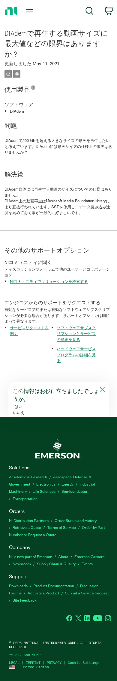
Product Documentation (54, 585)
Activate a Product (43, 593)
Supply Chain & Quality (56, 563)
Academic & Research (28, 477)
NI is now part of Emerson (30, 556)
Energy (68, 484)
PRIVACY (54, 662)
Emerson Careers (89, 556)
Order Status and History (76, 520)
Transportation (25, 498)
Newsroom (22, 563)
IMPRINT (33, 662)
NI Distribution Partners (29, 520)
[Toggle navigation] (30, 11)
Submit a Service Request (87, 593)
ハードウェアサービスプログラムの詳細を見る (76, 354)
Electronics (46, 484)
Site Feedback (25, 600)
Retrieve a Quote (27, 527)
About (63, 556)
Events (87, 563)
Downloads (18, 585)
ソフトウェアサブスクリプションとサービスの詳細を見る (76, 333)
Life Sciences (44, 491)
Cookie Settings (83, 662)
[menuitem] (90, 11)
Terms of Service (61, 527)
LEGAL (14, 662)
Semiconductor (75, 491)
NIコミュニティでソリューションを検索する (49, 281)
